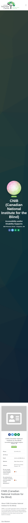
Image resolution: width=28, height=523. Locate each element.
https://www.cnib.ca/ (18, 461)
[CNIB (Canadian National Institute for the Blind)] (14, 418)
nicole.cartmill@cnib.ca (19, 458)
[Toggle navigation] (25, 5)
